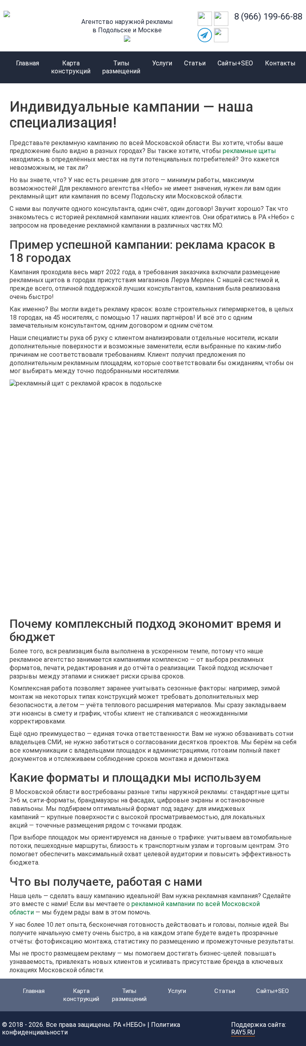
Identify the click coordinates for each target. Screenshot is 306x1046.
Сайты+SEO (235, 63)
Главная (27, 63)
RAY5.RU (243, 1032)
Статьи (195, 63)
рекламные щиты (249, 151)
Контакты (280, 63)
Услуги (162, 63)
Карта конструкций (70, 67)
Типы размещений (121, 67)
